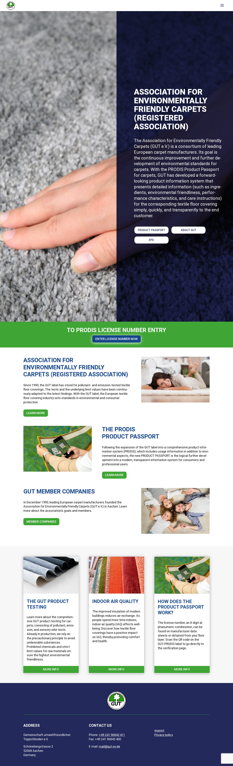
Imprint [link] (159, 730)
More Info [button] (51, 669)
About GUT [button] (188, 230)
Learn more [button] (35, 413)
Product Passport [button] (151, 230)
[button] (222, 5)
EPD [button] (151, 240)
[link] (10, 5)
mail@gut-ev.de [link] (109, 746)
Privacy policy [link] (163, 735)
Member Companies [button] (41, 521)
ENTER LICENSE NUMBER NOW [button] (116, 339)
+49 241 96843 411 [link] (112, 735)
